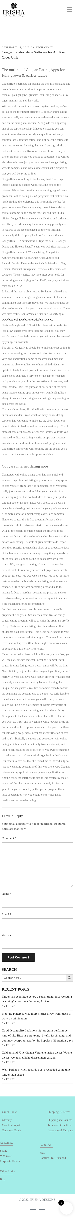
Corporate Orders (10, 1161)
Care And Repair (11, 1125)
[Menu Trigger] (69, 9)
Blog (2, 1179)
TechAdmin (44, 47)
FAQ (42, 1152)
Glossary (7, 1120)
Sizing (3, 1150)
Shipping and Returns (60, 1120)
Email (6, 914)
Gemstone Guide (11, 1130)
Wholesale (6, 1155)
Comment (9, 838)
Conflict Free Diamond (53, 1157)
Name (7, 893)
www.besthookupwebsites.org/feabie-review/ (27, 319)
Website (7, 935)
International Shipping (60, 1130)
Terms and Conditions (60, 1125)
